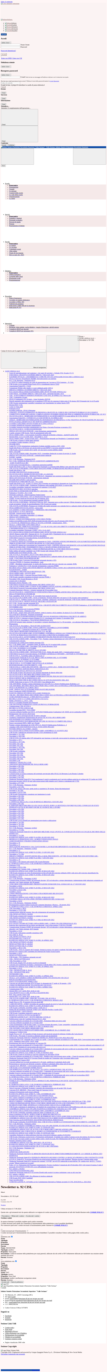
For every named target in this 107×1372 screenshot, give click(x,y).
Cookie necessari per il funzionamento (13, 1231)
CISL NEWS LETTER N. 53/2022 (21, 918)
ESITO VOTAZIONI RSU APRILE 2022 (23, 981)
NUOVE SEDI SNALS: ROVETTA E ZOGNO (25, 671)
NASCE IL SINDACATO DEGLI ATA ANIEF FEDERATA (29, 693)
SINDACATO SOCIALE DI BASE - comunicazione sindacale (30, 455)
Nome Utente (25, 45)
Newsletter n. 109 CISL (17, 736)
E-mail (23, 77)
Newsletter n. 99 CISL (16, 770)
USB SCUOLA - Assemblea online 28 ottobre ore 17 (26, 656)
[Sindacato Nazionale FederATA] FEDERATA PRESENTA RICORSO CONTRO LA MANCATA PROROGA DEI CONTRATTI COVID (56, 1157)
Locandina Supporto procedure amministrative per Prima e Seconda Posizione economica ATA (40, 427)
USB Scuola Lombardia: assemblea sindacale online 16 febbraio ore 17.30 (33, 1112)
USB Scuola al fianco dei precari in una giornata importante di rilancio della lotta (35, 672)
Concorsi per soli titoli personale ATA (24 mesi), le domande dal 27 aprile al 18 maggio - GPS (40, 983)
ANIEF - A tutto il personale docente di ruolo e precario (27, 716)
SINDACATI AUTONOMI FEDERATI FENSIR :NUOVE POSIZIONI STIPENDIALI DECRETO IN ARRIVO (47, 616)
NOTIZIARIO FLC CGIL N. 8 (19, 938)
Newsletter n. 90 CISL (16, 796)
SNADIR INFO (14, 444)
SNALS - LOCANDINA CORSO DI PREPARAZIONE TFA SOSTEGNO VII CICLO (39, 978)
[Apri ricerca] (89, 156)
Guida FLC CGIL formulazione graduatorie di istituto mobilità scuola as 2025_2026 (37, 446)
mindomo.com (6, 1237)
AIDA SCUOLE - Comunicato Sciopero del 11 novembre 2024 (30, 629)
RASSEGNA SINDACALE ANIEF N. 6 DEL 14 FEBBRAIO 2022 (32, 1099)
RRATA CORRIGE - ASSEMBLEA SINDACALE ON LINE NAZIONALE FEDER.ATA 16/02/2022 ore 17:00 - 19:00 (50, 1101)
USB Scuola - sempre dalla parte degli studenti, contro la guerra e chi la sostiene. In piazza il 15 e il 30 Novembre (46, 613)
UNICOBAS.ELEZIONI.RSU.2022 (21, 1170)
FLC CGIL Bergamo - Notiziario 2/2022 (22, 1124)
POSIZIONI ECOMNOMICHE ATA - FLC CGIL (26, 482)
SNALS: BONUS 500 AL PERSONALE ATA (25, 678)
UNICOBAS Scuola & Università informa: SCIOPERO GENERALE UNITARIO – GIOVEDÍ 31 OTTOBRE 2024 (48, 654)
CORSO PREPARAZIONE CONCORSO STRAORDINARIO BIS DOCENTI (36, 893)
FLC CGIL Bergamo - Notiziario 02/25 (22, 459)
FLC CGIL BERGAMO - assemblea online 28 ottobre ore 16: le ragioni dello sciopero (37, 644)
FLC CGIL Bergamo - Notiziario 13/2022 (23, 848)
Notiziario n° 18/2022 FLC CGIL (20, 762)
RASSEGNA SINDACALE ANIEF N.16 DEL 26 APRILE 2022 (31, 940)
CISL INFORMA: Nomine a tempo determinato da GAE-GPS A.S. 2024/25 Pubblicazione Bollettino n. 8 (44, 684)
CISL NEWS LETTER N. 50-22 (20, 936)
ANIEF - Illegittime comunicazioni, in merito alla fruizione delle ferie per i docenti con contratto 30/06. (43, 564)
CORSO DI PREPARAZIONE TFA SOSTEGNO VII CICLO (30, 985)
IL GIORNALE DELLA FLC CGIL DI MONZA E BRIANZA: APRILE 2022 (35, 906)
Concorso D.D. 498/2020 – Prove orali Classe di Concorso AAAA (31, 1090)
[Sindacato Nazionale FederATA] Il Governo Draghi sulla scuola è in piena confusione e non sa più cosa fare (45, 1172)
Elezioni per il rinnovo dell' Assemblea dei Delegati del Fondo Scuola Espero (34, 951)
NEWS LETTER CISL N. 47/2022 (21, 946)
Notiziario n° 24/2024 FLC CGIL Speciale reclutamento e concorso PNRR (34, 566)
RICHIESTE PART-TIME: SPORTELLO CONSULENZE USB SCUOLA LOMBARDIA (40, 1105)
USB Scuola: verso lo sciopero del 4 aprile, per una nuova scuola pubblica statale (36, 450)
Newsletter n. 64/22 (15, 886)
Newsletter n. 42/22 (15, 953)
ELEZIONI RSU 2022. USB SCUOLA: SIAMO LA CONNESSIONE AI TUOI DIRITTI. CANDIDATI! (45, 1131)
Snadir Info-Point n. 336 (17, 470)
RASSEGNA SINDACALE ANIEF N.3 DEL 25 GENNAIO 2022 (31, 1133)
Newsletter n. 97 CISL (16, 768)
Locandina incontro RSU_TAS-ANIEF (22, 710)
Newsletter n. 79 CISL (16, 826)
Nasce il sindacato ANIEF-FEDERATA (22, 691)
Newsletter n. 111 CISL (17, 734)
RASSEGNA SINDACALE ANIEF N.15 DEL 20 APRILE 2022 (31, 966)
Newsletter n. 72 (14, 850)
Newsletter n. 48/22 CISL (17, 948)
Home (81, 336)
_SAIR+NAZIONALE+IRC (19, 463)
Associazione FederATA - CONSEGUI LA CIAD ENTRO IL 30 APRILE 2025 (36, 418)
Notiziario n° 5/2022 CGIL (18, 1032)
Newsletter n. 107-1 (15, 740)
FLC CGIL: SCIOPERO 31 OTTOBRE (22, 648)
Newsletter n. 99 (14, 760)
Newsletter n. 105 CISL (17, 747)
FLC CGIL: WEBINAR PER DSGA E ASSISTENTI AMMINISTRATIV (34, 461)
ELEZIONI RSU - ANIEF (18, 569)
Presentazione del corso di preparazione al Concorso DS (27, 1043)
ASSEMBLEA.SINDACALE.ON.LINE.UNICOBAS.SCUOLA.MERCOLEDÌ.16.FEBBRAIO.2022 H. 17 (45, 1118)
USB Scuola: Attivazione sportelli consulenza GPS (26, 933)
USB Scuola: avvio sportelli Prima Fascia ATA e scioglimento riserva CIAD (34, 384)
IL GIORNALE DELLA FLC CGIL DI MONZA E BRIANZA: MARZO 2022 (36, 1000)
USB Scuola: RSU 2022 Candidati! (21, 1178)
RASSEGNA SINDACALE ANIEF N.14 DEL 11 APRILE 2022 (31, 976)
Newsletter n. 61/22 (15, 895)
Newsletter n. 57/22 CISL (17, 910)
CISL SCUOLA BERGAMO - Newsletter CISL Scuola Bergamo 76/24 (33, 646)
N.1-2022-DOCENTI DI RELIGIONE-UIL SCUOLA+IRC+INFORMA (33, 1146)
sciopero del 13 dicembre (17, 581)
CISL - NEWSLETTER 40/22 (19, 972)
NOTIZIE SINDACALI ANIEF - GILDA (23, 729)
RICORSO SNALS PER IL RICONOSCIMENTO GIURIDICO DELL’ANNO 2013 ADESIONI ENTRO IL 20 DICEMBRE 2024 (53, 568)
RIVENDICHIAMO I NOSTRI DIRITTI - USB (25, 665)
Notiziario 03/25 (14, 408)
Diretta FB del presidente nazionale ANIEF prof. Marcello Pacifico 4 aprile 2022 (35, 1009)
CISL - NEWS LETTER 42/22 (19, 959)
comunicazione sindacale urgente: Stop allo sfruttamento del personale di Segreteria (36, 912)
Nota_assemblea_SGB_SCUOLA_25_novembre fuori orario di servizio (33, 596)
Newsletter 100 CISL (16, 759)
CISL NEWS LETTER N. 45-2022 (21, 942)
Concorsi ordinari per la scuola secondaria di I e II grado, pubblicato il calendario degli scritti (39, 1062)
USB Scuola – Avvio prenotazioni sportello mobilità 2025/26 (29, 500)
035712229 (11, 1297)
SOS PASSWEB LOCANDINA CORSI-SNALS (25, 719)
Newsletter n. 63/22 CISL (17, 890)
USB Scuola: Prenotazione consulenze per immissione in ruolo (29, 794)
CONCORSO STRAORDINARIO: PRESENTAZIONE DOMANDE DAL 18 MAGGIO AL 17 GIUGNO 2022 (47, 884)
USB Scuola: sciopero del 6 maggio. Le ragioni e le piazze (28, 916)
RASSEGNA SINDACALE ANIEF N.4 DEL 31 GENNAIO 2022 (31, 1127)
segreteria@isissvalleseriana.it (34, 1300)
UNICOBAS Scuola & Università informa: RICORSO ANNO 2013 (32, 584)
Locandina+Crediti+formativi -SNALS (22, 442)
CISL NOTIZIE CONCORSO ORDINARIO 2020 (26, 1028)
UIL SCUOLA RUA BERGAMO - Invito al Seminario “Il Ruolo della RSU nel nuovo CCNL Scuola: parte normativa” (49, 598)
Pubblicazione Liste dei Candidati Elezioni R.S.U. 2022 (27, 1019)
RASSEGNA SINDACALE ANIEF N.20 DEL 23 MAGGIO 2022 (31, 888)
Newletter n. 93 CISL (16, 790)
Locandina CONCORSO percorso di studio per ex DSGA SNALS (31, 423)
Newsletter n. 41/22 (15, 968)
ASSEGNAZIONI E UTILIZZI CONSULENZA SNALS (28, 841)
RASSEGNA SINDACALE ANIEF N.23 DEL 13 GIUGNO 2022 (31, 852)
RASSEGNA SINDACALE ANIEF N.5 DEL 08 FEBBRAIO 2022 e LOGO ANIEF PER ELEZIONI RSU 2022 (47, 1116)
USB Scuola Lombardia (17, 751)
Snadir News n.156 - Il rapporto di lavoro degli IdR (26, 1002)
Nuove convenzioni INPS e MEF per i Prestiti (24, 723)
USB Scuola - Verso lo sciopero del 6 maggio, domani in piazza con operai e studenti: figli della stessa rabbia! (45, 950)
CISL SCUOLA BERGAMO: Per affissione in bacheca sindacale (31, 1176)
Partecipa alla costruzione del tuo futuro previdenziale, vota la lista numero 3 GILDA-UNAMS (40, 925)
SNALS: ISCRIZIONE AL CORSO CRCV (24, 687)
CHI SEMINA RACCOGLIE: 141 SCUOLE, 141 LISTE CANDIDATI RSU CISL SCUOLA (41, 1069)
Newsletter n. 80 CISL (16, 817)
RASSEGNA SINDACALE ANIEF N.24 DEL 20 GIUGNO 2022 (31, 837)
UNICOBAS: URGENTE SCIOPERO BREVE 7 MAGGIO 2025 (31, 375)
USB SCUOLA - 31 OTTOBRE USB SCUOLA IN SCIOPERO (31, 663)
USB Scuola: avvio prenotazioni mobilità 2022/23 (25, 1067)
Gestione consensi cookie (13, 1339)
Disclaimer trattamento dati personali (13, 1354)
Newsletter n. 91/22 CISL (17, 792)
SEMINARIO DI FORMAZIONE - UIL (23, 553)
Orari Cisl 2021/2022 (16, 1180)
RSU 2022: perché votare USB (19, 994)
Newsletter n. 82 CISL (16, 813)
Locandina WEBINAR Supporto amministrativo (25, 425)
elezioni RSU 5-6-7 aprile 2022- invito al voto (24, 991)
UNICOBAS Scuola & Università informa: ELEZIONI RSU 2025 (31, 538)
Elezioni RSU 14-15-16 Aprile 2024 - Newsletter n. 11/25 (28, 437)
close (3, 166)
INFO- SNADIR (14, 452)
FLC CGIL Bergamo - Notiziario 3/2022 (22, 1079)
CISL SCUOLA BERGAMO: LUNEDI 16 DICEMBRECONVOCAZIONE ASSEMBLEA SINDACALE (45, 586)
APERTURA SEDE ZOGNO (19, 1152)
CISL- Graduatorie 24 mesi (18, 397)
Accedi (4, 34)
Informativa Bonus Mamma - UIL (20, 583)
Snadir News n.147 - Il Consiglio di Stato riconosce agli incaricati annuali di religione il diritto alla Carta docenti (46, 1034)
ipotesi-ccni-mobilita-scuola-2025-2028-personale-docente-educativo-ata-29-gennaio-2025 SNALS (41, 521)
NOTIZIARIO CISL (16, 974)
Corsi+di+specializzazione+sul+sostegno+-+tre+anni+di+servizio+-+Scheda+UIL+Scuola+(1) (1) (41, 373)
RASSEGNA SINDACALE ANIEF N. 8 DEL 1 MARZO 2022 (30, 1086)
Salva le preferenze (17, 1282)
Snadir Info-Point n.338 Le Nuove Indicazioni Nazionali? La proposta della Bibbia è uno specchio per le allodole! (47, 467)
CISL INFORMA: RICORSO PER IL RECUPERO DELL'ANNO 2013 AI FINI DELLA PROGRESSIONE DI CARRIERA (51, 686)
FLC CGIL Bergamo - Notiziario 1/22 (21, 1148)
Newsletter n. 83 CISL (16, 815)
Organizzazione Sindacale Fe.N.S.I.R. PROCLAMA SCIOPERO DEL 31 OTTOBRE (38, 657)
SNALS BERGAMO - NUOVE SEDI (22, 573)
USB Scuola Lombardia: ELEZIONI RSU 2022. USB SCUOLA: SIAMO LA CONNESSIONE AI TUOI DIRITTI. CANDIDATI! (53, 1122)
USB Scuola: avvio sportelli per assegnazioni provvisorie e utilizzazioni (32, 820)
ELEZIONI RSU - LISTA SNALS (20, 1011)
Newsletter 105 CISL (16, 744)
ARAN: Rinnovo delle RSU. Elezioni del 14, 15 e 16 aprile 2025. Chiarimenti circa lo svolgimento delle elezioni (46, 534)
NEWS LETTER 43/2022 (18, 955)
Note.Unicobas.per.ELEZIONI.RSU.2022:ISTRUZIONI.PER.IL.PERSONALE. (36, 1120)
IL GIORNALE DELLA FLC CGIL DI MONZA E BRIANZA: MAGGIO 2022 (36, 863)
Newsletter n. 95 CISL (16, 772)
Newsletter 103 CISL (16, 753)
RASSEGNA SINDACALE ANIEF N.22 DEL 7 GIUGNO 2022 (31, 858)
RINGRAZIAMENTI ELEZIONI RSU (22, 980)
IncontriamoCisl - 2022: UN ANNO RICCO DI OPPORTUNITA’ (31, 1096)
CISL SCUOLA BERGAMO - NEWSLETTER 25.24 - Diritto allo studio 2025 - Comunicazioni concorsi (44, 652)
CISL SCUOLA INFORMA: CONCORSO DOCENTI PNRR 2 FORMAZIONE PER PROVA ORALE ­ (44, 468)
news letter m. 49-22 (16, 935)
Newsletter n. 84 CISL (16, 811)
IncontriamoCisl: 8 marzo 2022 (19, 1060)
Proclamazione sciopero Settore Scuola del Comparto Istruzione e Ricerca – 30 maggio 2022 (39, 905)
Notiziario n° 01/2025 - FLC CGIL (20, 493)
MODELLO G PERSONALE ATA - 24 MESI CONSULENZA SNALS (33, 839)
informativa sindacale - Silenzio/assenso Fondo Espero (27, 495)
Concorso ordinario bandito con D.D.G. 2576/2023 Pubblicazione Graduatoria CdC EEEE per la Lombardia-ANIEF (47, 712)
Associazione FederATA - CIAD (20, 386)
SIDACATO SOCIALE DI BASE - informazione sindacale (29, 478)
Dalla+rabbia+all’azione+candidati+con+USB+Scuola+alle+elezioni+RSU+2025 (36, 551)
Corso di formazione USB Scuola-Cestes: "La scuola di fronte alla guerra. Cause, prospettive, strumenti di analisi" (46, 1024)
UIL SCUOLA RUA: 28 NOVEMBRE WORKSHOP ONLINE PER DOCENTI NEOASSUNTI (42, 637)
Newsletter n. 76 (14, 843)
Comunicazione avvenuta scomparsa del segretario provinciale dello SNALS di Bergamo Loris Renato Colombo (46, 774)
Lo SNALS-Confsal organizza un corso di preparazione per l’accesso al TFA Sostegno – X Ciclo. (41, 382)
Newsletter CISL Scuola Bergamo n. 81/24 (23, 579)
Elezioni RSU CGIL (16, 405)
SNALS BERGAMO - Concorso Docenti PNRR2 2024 (27, 575)
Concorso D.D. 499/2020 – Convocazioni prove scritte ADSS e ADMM (33, 1066)
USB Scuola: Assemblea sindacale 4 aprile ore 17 (25, 1013)
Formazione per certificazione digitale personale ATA (26, 643)
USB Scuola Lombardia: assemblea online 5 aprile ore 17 (28, 1008)
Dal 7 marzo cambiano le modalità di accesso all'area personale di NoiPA (33, 1097)
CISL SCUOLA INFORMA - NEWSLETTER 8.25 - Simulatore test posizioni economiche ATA (41, 476)
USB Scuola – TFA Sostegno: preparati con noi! (25, 957)
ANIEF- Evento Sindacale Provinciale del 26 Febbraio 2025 (29, 498)
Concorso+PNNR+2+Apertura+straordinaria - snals (26, 562)
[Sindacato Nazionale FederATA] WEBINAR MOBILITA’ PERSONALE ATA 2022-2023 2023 (41, 1038)
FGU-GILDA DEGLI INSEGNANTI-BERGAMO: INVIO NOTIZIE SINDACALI (37, 392)
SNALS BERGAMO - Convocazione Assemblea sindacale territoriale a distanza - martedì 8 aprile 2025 (43, 435)
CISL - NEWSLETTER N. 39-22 (20, 970)
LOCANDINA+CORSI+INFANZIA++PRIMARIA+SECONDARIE (32, 510)
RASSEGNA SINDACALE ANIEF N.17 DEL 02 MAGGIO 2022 (31, 920)
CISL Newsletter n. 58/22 (17, 908)
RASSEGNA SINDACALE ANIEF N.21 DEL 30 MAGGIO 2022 (31, 871)
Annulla (4, 145)
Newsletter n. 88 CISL (16, 800)
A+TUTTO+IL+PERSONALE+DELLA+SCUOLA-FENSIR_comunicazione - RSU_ (38, 523)
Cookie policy (9, 1328)
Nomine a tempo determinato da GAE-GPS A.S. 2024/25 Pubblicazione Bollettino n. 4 (38, 725)
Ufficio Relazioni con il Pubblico (16, 1333)
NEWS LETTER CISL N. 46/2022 (21, 944)
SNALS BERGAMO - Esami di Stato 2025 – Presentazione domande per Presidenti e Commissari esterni (44, 438)
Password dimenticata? (8, 51)
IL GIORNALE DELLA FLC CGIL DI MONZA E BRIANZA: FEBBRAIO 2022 (37, 1077)
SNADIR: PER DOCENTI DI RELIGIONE (24, 472)
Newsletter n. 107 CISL (17, 742)
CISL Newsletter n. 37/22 (17, 961)
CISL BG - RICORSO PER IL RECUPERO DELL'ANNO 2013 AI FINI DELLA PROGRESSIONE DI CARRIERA (49, 695)
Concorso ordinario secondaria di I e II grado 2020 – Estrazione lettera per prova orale (37, 1021)
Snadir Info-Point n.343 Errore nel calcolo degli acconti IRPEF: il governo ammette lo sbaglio (40, 448)
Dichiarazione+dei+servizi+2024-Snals (22, 714)
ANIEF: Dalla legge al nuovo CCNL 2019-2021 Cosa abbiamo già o (32, 682)
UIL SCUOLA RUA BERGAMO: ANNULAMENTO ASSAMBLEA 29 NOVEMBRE (39, 628)
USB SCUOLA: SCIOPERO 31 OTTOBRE (24, 659)
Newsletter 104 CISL (16, 749)
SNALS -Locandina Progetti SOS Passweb (23, 702)
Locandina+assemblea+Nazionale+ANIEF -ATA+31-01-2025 (29, 530)
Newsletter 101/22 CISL (17, 757)
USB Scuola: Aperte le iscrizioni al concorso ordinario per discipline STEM (34, 1054)
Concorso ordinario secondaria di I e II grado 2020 (26, 1023)
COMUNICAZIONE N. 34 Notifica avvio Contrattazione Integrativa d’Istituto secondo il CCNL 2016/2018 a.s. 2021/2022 (50, 1182)
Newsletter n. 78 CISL (16, 824)
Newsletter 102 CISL (16, 755)
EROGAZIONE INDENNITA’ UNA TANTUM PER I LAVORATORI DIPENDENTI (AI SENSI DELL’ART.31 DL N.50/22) (52, 847)
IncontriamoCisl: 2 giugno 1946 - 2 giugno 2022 (25, 869)
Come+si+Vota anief (16, 407)
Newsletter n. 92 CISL (16, 787)
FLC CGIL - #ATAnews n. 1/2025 (20, 540)
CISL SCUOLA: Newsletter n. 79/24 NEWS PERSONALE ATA (31, 620)
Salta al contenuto (7, 2)
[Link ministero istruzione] (10, 3)
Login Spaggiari (54, 81)
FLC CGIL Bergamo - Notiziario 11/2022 (23, 878)
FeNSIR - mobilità (15, 457)
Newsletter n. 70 (14, 860)
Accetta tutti (32, 1216)
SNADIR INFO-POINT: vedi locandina (22, 480)
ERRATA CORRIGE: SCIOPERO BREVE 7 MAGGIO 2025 (30, 390)
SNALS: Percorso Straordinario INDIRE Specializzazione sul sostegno (32, 379)
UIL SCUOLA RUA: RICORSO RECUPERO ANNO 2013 (29, 674)
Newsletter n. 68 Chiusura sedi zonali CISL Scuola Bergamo (29, 862)
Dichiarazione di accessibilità (14, 1335)
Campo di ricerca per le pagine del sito (13, 351)
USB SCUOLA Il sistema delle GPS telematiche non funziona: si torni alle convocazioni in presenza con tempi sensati (48, 738)
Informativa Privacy (11, 1331)
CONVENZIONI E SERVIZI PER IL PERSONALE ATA (29, 669)
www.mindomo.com (8, 1261)
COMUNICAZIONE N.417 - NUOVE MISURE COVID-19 (29, 1017)
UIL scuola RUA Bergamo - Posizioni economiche (26, 614)
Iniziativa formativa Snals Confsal (20, 1141)
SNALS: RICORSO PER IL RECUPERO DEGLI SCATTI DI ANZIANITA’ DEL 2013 (39, 680)
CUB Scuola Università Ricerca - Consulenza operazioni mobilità (30, 465)
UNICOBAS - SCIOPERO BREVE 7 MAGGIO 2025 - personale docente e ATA (36, 394)
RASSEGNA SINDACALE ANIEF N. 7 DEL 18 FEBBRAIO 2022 (32, 1094)
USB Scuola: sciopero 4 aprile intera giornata (24, 440)
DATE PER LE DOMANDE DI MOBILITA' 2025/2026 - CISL (30, 491)
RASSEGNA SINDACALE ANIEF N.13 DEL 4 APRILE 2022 (30, 987)
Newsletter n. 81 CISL (16, 818)
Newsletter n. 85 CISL (16, 809)
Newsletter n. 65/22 (15, 877)
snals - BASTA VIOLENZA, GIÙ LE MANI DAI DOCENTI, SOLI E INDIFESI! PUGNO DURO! (43, 496)
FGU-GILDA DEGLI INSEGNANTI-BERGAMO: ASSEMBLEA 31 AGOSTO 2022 (38, 731)
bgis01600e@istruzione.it (26, 1299)
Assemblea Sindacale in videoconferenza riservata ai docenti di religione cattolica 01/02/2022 (40, 1135)
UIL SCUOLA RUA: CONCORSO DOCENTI (25, 661)
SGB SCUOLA (14, 1150)
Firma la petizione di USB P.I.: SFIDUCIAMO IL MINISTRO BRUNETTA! (35, 1114)
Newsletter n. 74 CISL (16, 822)
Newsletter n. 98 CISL (16, 766)
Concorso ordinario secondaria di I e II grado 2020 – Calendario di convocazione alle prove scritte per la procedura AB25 (49, 1075)
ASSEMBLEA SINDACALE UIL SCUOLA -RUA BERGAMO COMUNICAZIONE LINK (41, 1129)
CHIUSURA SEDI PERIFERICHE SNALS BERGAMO (28, 764)
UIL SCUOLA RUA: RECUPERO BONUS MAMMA (28, 536)
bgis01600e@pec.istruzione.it (27, 1302)
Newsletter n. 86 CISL (16, 804)
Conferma (11, 145)
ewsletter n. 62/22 (15, 892)
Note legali (8, 1329)
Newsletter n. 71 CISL (16, 854)
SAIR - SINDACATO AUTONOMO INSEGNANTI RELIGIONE (32, 689)
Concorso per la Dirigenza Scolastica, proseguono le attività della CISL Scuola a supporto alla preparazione (44, 965)
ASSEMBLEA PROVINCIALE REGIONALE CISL (27, 571)
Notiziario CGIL (14, 865)
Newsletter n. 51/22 (15, 931)
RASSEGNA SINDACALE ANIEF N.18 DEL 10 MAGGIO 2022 (31, 875)
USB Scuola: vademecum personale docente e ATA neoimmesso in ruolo (33, 732)
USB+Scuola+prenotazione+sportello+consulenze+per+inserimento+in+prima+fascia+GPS (39, 403)
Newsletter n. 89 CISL (16, 798)
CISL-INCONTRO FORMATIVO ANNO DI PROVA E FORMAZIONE (34, 704)
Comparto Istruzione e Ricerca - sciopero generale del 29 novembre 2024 (33, 590)
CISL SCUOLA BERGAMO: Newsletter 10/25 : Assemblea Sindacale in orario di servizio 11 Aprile (42, 453)
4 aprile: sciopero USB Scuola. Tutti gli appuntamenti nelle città (30, 433)
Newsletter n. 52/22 (15, 921)
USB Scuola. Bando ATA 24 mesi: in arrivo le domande (27, 963)
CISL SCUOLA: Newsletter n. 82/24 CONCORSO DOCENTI (30, 555)
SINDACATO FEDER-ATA (19, 517)
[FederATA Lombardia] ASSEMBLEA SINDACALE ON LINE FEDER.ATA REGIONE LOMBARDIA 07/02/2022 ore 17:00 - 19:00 (54, 1126)
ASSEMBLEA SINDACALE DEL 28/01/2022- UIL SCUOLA (30, 1142)
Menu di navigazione (39, 367)
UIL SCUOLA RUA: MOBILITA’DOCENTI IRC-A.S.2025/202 (31, 474)
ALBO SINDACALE (86, 338)
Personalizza (6, 1216)
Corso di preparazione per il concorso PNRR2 (24, 609)
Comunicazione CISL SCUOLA (20, 706)
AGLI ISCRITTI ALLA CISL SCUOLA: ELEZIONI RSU (29, 993)
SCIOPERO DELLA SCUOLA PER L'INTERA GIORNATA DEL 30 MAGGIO (36, 899)
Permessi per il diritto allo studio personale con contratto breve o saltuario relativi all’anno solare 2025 (42, 556)
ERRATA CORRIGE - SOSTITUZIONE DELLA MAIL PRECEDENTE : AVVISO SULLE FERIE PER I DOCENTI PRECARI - (53, 856)
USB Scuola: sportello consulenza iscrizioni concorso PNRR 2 (30, 577)
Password (24, 47)
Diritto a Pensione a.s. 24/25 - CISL (21, 701)
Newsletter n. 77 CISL (16, 830)
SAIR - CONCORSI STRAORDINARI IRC (24, 558)
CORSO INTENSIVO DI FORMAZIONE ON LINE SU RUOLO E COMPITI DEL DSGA (40, 721)
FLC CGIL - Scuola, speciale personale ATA (24, 603)
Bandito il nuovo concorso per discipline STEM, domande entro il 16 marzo (34, 1073)
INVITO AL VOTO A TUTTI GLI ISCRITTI (24, 1015)
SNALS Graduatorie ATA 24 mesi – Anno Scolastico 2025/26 (29, 399)
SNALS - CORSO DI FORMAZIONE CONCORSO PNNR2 (30, 519)
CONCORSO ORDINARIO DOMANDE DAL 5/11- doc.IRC (30, 631)
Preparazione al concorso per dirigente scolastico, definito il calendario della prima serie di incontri (41, 1064)
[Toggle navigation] (17, 156)
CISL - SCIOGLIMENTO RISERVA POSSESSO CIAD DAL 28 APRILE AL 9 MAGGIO (40, 395)
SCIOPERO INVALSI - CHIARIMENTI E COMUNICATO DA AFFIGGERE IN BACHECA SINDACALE (46, 377)
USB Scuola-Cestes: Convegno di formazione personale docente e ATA (32, 560)
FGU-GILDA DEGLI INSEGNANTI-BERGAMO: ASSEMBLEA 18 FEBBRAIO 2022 (39, 1111)
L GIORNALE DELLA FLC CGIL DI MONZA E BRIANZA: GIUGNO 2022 (36, 802)
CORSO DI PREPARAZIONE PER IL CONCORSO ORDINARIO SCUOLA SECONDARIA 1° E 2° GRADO (47, 1103)
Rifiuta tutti (18, 1216)
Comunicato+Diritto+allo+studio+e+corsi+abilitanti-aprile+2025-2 (31, 388)
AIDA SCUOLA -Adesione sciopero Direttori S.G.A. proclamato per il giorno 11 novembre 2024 (41, 618)
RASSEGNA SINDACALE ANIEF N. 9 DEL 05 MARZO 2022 (31, 1053)
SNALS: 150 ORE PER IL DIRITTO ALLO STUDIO (27, 650)
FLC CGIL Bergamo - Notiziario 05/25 (22, 380)
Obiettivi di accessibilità (13, 1337)
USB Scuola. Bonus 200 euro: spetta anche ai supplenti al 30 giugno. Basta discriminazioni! (39, 789)
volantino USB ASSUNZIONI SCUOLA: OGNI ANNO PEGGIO (31, 727)
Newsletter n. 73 (14, 845)
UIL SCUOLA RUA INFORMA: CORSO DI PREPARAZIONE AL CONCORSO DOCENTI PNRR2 (44, 549)
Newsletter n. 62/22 (15, 901)
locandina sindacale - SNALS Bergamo (22, 410)
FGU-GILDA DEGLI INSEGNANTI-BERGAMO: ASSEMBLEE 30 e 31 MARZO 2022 (39, 1030)
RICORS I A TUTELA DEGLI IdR (21, 708)
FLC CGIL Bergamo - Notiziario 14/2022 (23, 828)
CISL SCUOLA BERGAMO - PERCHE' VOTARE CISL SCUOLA (32, 998)
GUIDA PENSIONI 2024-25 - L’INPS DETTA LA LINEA (29, 697)
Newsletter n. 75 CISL (16, 835)
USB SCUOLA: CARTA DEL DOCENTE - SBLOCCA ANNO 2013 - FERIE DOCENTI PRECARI (43, 667)
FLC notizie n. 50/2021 (17, 1169)
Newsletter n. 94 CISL (16, 777)
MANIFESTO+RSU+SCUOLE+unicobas (23, 489)
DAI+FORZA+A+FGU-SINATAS (21, 511)
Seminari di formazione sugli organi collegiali (24, 1092)
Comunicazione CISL (16, 989)
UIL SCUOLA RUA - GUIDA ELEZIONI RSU (25, 429)
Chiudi (3, 93)
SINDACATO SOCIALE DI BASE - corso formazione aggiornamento (33, 431)
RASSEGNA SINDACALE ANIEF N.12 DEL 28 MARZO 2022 (31, 1006)
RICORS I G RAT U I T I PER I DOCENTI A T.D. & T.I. (28, 699)
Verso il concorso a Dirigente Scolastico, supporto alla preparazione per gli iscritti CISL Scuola (40, 1088)
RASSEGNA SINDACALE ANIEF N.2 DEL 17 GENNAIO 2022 (31, 1144)
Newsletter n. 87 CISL (16, 783)
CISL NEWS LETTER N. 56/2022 (21, 914)
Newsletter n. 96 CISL (16, 775)
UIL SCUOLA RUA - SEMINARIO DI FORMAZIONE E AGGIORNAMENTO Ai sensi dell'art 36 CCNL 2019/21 (48, 416)
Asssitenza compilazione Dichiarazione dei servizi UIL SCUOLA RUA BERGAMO (37, 717)
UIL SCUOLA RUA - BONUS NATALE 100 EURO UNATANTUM (33, 601)
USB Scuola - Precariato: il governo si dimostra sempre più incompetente (33, 1036)
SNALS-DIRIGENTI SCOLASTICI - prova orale (26, 508)
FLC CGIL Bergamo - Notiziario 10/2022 (23, 903)
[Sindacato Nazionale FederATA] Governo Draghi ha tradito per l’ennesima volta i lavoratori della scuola (43, 1058)
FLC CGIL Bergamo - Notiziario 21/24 (22, 611)
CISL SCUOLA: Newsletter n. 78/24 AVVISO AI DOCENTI (29, 626)
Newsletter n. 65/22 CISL (17, 867)
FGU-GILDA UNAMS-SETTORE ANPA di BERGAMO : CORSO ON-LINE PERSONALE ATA (43, 923)
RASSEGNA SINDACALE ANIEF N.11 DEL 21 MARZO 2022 (31, 1026)
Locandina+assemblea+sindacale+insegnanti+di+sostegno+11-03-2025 (32, 487)
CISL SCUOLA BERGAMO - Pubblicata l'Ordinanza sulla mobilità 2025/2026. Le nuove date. (41, 485)
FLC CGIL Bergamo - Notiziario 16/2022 (23, 785)
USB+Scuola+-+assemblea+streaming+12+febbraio (26, 515)
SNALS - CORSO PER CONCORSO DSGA (24, 525)
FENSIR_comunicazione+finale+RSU (22, 513)
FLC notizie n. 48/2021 (17, 1174)
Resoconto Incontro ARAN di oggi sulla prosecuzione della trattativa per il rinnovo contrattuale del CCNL (44, 781)
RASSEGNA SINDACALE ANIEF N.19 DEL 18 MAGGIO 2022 (31, 897)
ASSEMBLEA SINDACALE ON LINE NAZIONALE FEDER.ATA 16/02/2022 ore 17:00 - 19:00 (42, 1109)
